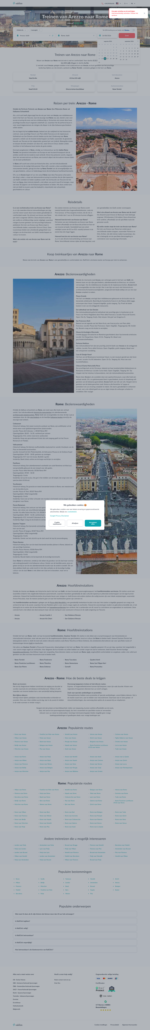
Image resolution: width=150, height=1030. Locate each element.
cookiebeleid (71, 512)
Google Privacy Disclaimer (59, 516)
